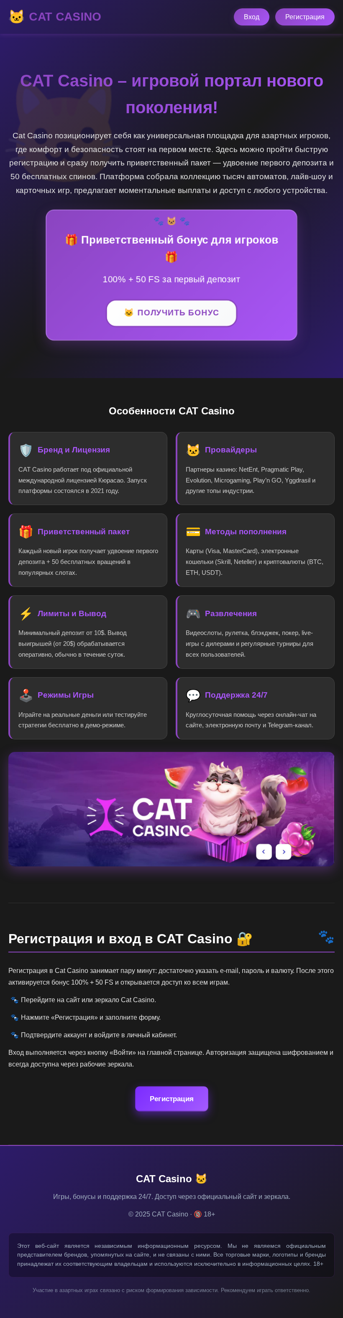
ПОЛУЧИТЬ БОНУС (178, 313)
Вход (251, 16)
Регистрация (305, 16)
